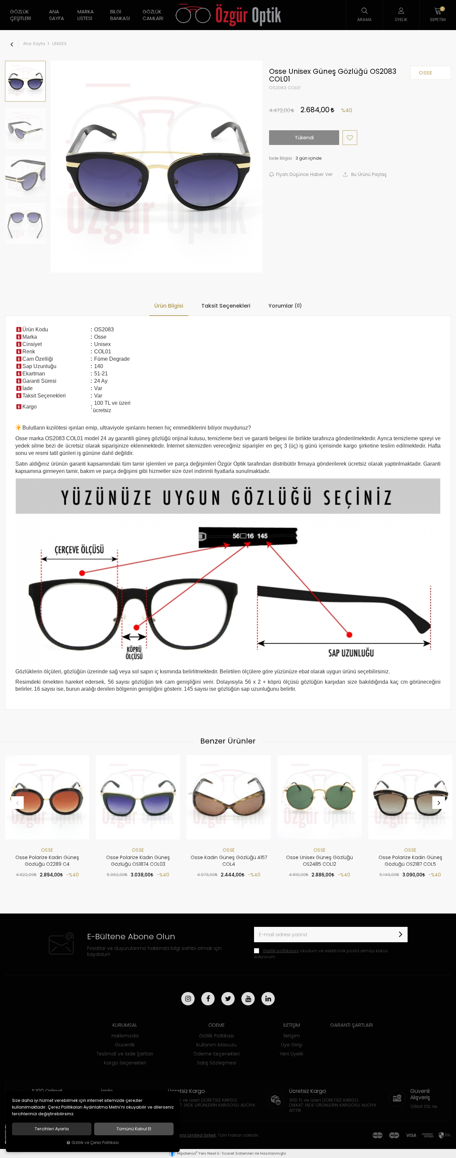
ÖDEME (216, 1024)
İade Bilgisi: (281, 158)
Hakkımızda (125, 1035)
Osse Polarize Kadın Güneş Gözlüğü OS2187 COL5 (410, 860)
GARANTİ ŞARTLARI (351, 1024)
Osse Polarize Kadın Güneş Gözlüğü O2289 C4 (47, 860)
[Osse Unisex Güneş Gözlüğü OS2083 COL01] (156, 167)
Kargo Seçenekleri (125, 1062)
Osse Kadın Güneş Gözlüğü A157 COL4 (229, 860)
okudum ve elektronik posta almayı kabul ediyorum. (321, 954)
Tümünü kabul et (134, 1129)
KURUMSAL (124, 1024)
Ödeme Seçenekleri (216, 1053)
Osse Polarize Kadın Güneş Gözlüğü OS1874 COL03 (138, 860)
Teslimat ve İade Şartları (124, 1053)
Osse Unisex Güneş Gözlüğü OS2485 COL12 (319, 860)
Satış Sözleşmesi (216, 1062)
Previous (17, 802)
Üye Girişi (291, 1044)
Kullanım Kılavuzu (216, 1044)
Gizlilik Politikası (216, 1035)
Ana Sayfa (56, 15)
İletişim (291, 1035)
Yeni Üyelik (291, 1053)
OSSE (47, 850)
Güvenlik (125, 1044)
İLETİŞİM (291, 1024)
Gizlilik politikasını (281, 951)
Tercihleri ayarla (52, 1129)
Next (438, 802)
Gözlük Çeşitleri (20, 15)
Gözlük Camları (153, 15)
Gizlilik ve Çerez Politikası (95, 1143)
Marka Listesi (85, 15)
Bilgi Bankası (120, 15)
